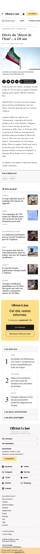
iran (5, 178)
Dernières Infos (8, 29)
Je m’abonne (20, 327)
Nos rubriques (7, 439)
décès (12, 178)
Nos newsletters (8, 443)
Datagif (9, 545)
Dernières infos (9, 21)
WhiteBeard (17, 547)
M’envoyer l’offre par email (20, 334)
